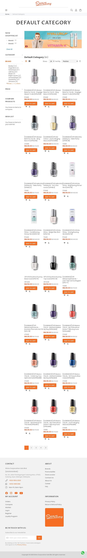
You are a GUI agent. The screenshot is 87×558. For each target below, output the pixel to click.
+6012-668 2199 (14, 484)
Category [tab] (10, 55)
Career (47, 484)
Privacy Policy (50, 501)
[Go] (39, 538)
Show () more (13, 83)
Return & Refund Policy (53, 504)
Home (7, 14)
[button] (26, 106)
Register (8, 513)
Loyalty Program (11, 516)
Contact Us (49, 478)
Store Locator (50, 475)
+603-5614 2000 (15, 480)
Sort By (57, 61)
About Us (48, 481)
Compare (9, 504)
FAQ (46, 486)
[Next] (46, 448)
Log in (7, 510)
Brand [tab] (8, 61)
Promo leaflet (50, 472)
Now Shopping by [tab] (11, 34)
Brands (47, 469)
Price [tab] (7, 89)
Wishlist (8, 507)
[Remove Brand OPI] (7, 40)
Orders (7, 501)
